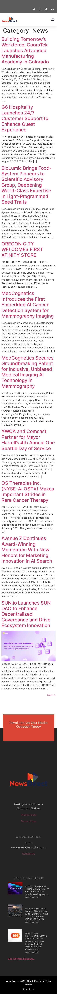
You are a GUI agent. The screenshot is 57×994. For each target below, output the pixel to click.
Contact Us (28, 853)
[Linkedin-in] (30, 989)
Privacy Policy (28, 815)
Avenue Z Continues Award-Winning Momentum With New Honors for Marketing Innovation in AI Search (26, 549)
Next (51, 695)
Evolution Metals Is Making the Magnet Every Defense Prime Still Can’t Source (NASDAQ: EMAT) (36, 914)
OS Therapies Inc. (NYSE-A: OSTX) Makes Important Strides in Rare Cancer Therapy (27, 491)
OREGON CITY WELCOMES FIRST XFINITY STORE (22, 249)
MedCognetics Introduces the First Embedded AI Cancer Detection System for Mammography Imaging (27, 304)
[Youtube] (33, 989)
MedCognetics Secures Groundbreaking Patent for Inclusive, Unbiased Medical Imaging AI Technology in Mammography (27, 372)
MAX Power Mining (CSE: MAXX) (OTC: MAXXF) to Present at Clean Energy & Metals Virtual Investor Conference (36, 941)
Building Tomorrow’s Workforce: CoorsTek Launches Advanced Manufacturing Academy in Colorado (25, 50)
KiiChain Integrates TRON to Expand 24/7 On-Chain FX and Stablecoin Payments (37, 890)
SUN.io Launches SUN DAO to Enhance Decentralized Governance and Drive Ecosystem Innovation (26, 614)
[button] (52, 19)
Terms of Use (28, 821)
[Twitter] (27, 989)
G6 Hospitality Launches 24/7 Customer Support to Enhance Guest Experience (24, 118)
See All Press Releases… (21, 958)
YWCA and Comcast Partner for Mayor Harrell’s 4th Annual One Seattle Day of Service (28, 439)
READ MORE (31, 897)
